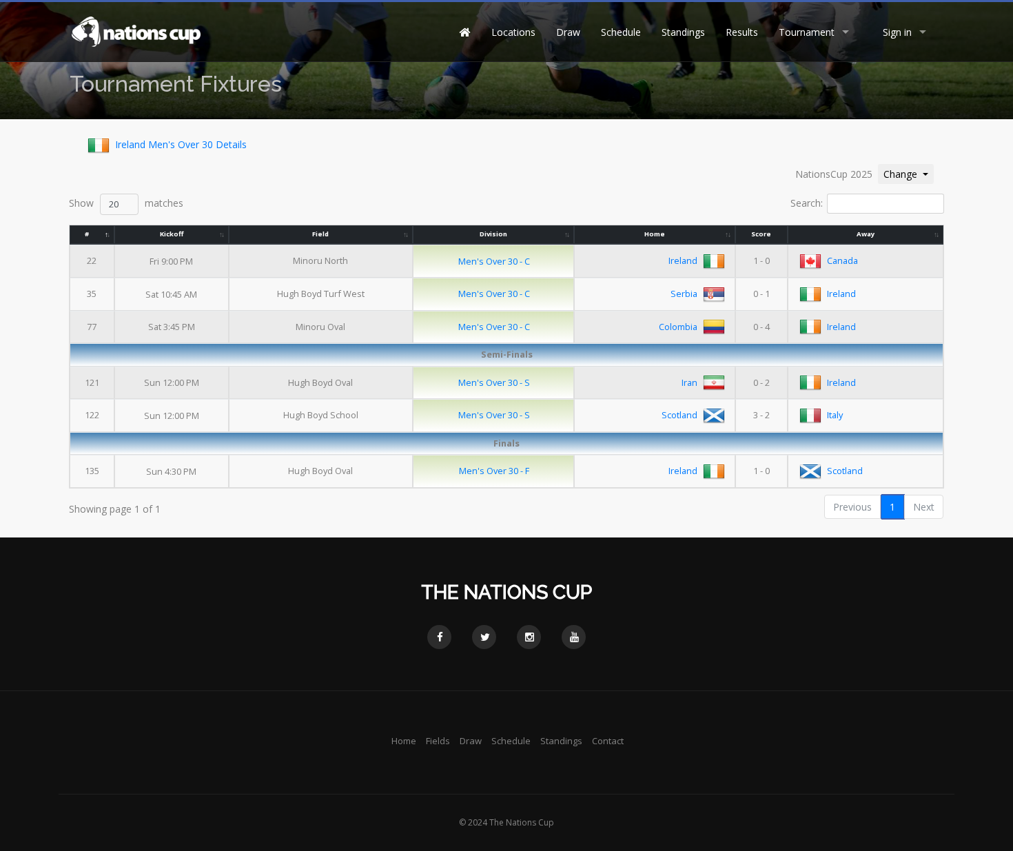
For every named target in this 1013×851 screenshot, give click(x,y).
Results (742, 32)
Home (654, 233)
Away (865, 233)
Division (493, 233)
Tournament (807, 32)
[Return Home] (135, 30)
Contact (608, 741)
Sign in (897, 32)
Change (908, 174)
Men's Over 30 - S (494, 382)
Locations (513, 32)
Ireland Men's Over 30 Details (181, 144)
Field (320, 233)
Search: (806, 202)
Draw (568, 32)
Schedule (621, 32)
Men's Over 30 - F (494, 470)
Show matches (126, 202)
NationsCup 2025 (833, 174)
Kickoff (171, 233)
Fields (438, 741)
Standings (683, 32)
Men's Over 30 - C (494, 261)
